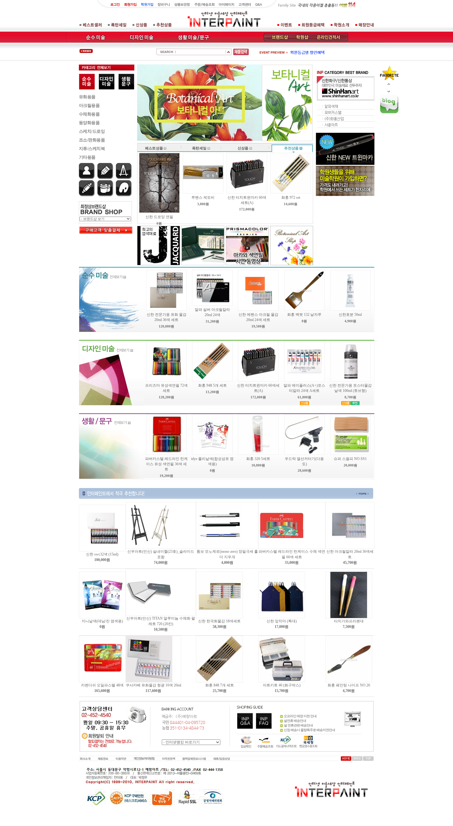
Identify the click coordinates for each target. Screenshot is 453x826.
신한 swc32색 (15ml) (102, 554)
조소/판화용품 (92, 140)
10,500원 (161, 629)
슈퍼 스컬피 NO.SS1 (350, 459)
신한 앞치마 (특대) (282, 621)
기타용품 (87, 157)
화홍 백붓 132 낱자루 (304, 314)
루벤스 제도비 (202, 197)
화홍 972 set (290, 197)
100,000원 (102, 560)
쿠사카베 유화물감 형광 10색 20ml (153, 685)
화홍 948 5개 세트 (212, 385)
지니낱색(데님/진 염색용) (102, 621)
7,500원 (349, 627)
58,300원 (219, 627)
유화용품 (87, 97)
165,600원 (102, 691)
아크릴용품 (89, 105)
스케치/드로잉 (92, 131)
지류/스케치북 (92, 148)
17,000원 (281, 627)
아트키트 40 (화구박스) (281, 685)
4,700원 (349, 691)
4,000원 (227, 562)
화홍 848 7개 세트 (219, 685)
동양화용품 (89, 122)
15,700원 (281, 691)
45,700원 (350, 562)
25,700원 (219, 691)
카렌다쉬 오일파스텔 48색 (102, 685)
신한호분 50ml (350, 314)
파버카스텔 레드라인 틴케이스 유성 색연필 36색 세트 (166, 464)
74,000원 (161, 562)
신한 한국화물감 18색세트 (219, 621)
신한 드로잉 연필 (159, 217)
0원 (102, 627)
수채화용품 (89, 114)
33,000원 (292, 562)
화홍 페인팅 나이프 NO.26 (349, 685)
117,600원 (153, 691)
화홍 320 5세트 (258, 459)
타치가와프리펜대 (349, 621)
